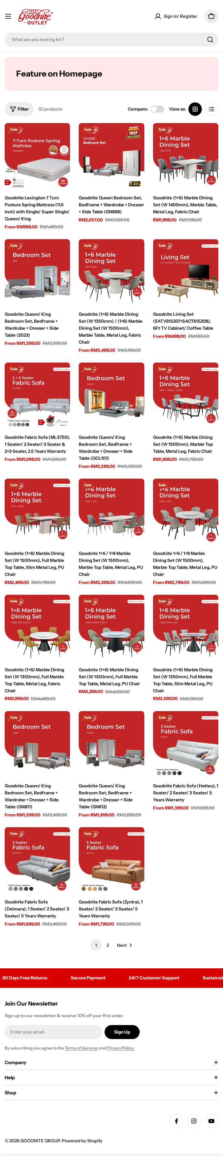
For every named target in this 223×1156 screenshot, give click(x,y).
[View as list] (211, 109)
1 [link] (96, 945)
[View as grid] (195, 109)
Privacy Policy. (120, 1048)
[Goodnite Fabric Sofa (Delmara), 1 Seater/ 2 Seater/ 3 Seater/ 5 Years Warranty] (37, 860)
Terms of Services (81, 1048)
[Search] (210, 39)
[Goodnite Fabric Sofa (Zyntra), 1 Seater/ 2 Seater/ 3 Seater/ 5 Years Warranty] (111, 860)
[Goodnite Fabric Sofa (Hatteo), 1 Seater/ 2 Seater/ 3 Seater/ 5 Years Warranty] (185, 744)
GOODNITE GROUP (40, 1140)
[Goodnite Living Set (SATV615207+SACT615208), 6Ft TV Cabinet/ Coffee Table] (185, 272)
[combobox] (111, 40)
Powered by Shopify (82, 1140)
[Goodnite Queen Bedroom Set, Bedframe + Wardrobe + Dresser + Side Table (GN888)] (111, 156)
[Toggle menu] (8, 16)
